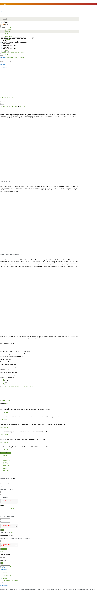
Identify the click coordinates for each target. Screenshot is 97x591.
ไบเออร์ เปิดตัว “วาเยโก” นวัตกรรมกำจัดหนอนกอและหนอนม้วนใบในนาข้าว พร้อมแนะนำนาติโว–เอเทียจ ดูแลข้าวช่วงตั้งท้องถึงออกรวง (32, 424)
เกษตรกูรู (5, 468)
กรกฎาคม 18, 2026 (4, 427)
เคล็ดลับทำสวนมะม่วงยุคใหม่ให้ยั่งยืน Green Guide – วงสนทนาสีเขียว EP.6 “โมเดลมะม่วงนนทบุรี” (23, 447)
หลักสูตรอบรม (6, 11)
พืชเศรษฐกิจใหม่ (8, 36)
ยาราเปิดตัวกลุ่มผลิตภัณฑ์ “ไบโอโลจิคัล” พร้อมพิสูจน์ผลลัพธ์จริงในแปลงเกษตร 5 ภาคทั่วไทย (22, 439)
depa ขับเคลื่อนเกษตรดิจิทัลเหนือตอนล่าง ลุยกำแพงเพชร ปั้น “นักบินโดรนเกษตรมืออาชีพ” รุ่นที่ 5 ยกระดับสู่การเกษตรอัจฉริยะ (31, 417)
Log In (11, 532)
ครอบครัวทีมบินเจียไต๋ (14, 386)
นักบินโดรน (21, 386)
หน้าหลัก (5, 4)
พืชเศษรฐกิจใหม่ (6, 460)
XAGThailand (6, 386)
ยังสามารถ (5, 462)
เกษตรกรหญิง (6, 467)
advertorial (5, 455)
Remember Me (5, 497)
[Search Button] (10, 61)
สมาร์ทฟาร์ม (8, 31)
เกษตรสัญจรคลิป (6, 470)
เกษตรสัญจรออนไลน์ (11, 48)
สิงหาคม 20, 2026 (4, 412)
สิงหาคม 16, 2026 (4, 419)
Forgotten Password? (5, 508)
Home (1, 34)
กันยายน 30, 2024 (4, 50)
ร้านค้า (4, 6)
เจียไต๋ (31, 386)
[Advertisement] (20, 390)
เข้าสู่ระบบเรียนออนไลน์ (8, 9)
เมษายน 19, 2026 (4, 449)
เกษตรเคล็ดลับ (8, 27)
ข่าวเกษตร (5, 34)
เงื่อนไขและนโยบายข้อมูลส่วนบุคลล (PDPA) (12, 16)
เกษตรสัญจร (3, 24)
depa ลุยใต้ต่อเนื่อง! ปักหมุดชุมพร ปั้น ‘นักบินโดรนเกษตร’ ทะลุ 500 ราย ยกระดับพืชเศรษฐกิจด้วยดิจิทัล (25, 409)
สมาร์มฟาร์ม (5, 463)
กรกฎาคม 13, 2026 (4, 442)
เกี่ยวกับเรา (5, 13)
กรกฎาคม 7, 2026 (4, 434)
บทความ (5, 27)
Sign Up (12, 508)
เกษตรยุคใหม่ (27, 386)
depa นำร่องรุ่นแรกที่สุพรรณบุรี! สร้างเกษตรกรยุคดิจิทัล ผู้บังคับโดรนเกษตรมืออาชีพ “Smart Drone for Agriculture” (29, 432)
